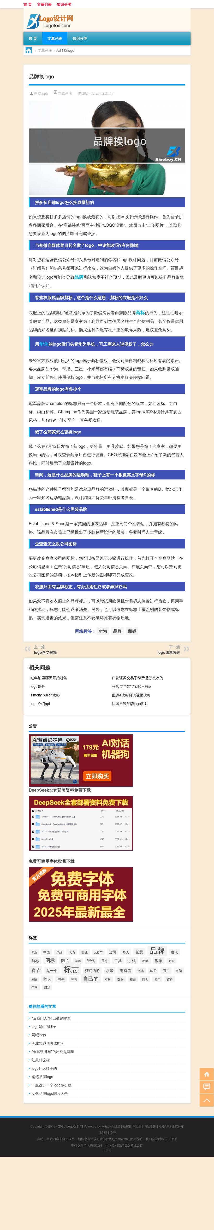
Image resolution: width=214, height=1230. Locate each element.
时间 (171, 961)
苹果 (108, 979)
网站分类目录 (111, 1126)
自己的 (91, 978)
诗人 (145, 979)
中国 (46, 951)
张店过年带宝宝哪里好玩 (132, 686)
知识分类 (64, 4)
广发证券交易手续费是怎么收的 (137, 677)
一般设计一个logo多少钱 (52, 1085)
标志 (71, 968)
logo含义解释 (45, 652)
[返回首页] (205, 1074)
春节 (35, 970)
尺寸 (104, 960)
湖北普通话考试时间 (48, 1043)
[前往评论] (205, 1087)
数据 (158, 960)
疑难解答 (165, 1126)
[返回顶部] (205, 1100)
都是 (47, 987)
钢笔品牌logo (42, 1076)
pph (45, 93)
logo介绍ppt (40, 703)
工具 (118, 960)
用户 (166, 970)
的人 (47, 979)
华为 (44, 343)
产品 (59, 952)
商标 (140, 312)
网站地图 (150, 1126)
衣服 (120, 979)
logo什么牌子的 (44, 1068)
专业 (34, 952)
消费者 (125, 970)
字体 (78, 961)
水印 (109, 970)
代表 (71, 952)
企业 (84, 952)
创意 (139, 951)
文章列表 (44, 4)
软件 (170, 979)
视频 (133, 979)
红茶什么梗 (41, 1059)
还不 (34, 987)
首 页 (27, 4)
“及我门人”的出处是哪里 (51, 1018)
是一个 (51, 970)
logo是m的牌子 (44, 1026)
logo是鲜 (38, 686)
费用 (157, 979)
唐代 (174, 952)
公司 (112, 951)
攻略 (145, 960)
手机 (132, 960)
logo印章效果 (168, 652)
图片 (65, 960)
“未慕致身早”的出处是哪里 (53, 1051)
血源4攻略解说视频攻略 (131, 694)
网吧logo (39, 1034)
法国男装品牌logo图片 (130, 703)
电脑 (179, 970)
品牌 (79, 276)
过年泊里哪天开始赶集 (49, 677)
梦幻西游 (92, 970)
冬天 (125, 951)
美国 (74, 979)
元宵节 (98, 952)
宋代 (91, 960)
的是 (61, 979)
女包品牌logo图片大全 (50, 1093)
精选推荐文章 (132, 1126)
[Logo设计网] (50, 10)
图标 (50, 960)
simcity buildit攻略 (45, 694)
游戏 (141, 970)
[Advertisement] (107, 1193)
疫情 (34, 979)
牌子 (153, 970)
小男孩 (107, 1150)
